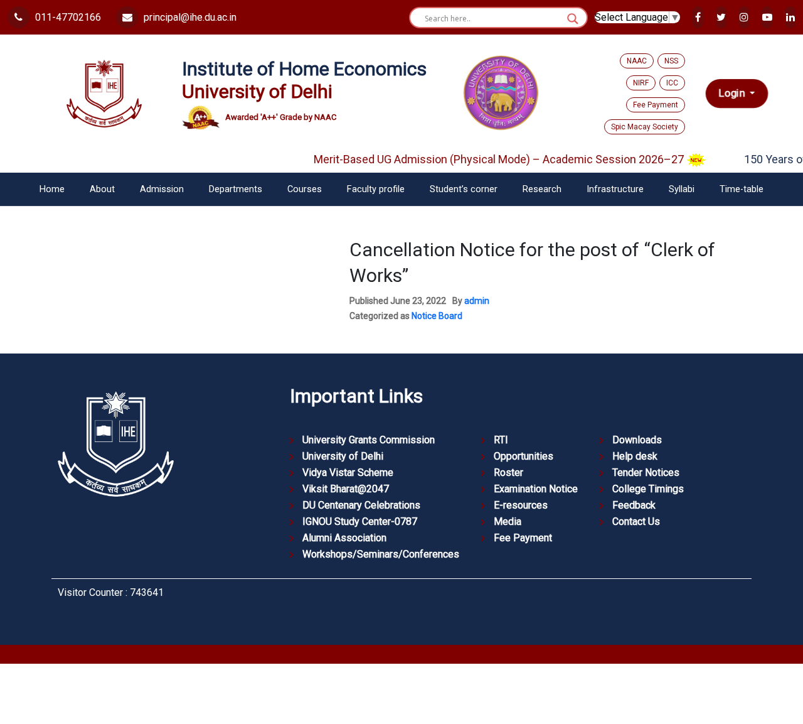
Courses (304, 189)
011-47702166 (67, 17)
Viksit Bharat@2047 (345, 489)
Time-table (741, 189)
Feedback (634, 505)
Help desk (634, 456)
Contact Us (636, 521)
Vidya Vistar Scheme (347, 472)
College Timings (648, 489)
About (102, 189)
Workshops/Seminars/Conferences (380, 554)
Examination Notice (536, 489)
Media (507, 521)
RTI (501, 440)
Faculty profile (376, 189)
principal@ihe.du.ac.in (189, 17)
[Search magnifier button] (573, 19)
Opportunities (523, 456)
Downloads (637, 440)
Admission (162, 189)
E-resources (521, 505)
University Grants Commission (368, 440)
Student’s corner (463, 189)
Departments (235, 189)
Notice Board (437, 316)
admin (476, 301)
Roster (508, 472)
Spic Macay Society (644, 126)
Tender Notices (645, 472)
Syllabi (681, 189)
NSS (671, 61)
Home (52, 189)
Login (733, 93)
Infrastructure (615, 189)
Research (542, 189)
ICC (672, 82)
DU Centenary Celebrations (361, 505)
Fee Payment (655, 104)
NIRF (641, 82)
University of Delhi (342, 456)
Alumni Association (344, 538)
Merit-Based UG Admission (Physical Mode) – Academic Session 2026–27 (491, 159)
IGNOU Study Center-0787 (359, 521)
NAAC (637, 61)
